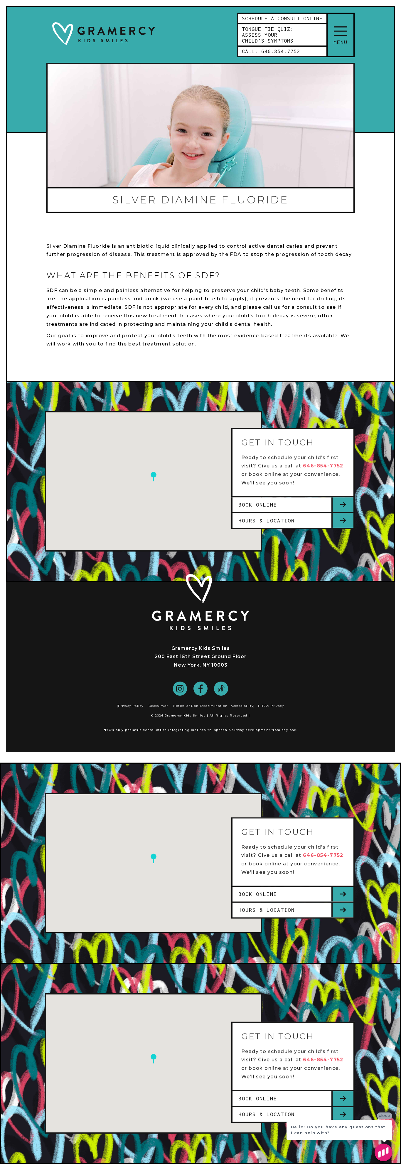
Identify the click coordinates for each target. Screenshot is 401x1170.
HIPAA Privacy (271, 706)
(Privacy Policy (130, 706)
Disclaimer (158, 706)
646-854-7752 (323, 466)
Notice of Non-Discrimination (200, 706)
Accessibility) (243, 706)
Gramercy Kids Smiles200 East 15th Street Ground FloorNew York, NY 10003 (201, 656)
